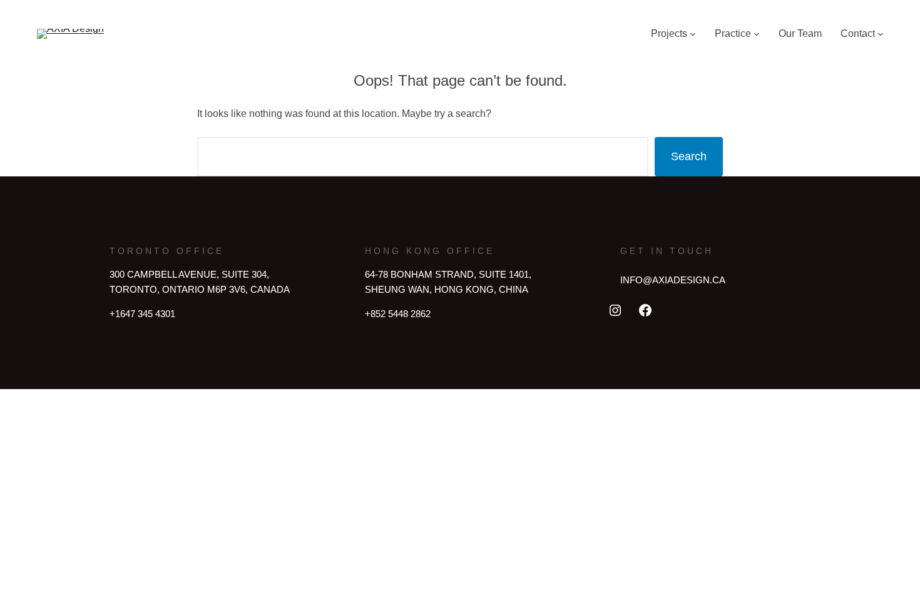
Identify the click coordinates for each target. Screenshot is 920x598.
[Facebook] (645, 310)
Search (689, 156)
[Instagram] (615, 310)
